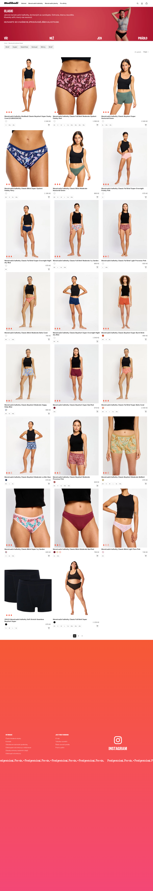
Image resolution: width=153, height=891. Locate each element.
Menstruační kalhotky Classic (16, 43)
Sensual (34, 47)
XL (68, 125)
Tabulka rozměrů (61, 742)
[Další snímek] (48, 85)
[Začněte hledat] (137, 3)
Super (15, 47)
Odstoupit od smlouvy (13, 754)
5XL (84, 125)
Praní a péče (59, 748)
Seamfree (24, 47)
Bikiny (43, 47)
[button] (146, 52)
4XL (80, 125)
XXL (10, 125)
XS (54, 125)
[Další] (82, 636)
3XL (14, 125)
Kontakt (8, 742)
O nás (57, 739)
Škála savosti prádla (62, 745)
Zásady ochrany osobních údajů (17, 751)
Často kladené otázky (13, 739)
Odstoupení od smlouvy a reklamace (18, 748)
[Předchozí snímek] (7, 85)
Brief (7, 47)
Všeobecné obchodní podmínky (17, 745)
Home (5, 43)
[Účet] (142, 3)
